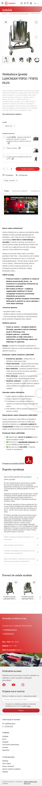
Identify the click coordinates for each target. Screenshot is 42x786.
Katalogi (5, 761)
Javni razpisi (6, 763)
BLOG (4, 739)
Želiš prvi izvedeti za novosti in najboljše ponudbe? (19, 696)
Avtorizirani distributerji (10, 744)
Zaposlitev (6, 750)
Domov (4, 13)
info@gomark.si (10, 630)
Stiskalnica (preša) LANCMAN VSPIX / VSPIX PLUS (9, 599)
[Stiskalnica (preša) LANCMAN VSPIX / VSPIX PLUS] (10, 588)
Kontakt (5, 747)
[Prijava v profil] (24, 3)
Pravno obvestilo (8, 766)
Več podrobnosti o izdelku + (12, 114)
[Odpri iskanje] (21, 3)
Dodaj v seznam (9, 180)
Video (6, 191)
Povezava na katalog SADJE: (13, 463)
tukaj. (29, 706)
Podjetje (5, 736)
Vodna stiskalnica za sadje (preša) (18, 13)
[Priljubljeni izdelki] (27, 3)
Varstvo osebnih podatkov (11, 769)
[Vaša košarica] (30, 3)
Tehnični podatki (20, 191)
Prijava (21, 710)
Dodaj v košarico (27, 169)
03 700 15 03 (9, 634)
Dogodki (5, 742)
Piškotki (5, 772)
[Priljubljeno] (15, 582)
